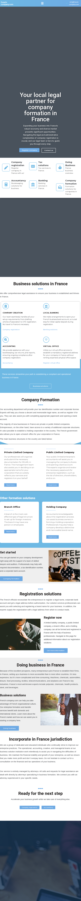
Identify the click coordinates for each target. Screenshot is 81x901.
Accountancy (18, 180)
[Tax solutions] (33, 166)
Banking (43, 180)
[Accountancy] (6, 184)
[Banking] (33, 184)
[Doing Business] (60, 167)
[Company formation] (60, 187)
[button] (42, 3)
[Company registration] (6, 167)
